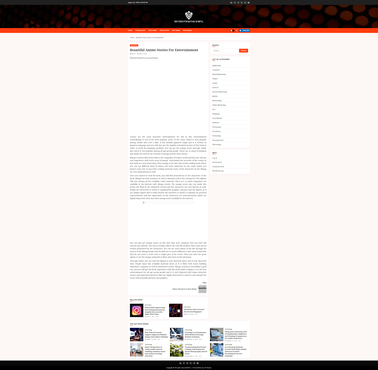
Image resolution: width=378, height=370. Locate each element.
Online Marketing (219, 105)
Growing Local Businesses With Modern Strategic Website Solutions (195, 334)
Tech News (152, 30)
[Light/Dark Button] (232, 31)
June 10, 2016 (143, 54)
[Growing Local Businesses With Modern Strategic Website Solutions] (176, 334)
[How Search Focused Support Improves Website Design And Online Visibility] (136, 334)
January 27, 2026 (232, 341)
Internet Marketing (219, 92)
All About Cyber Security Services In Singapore (194, 310)
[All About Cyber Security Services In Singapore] (176, 310)
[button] (236, 30)
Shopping (216, 114)
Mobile (215, 96)
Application (164, 30)
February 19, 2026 (192, 339)
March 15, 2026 (151, 339)
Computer (216, 70)
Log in (214, 158)
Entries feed (216, 162)
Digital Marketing (219, 74)
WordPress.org (218, 171)
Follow (246, 30)
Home (130, 30)
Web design (187, 30)
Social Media (217, 118)
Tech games (216, 127)
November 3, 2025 (192, 356)
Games (214, 83)
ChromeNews (197, 368)
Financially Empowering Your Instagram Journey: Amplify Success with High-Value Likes (155, 310)
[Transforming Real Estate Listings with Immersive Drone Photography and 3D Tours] (176, 350)
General (215, 87)
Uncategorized (217, 140)
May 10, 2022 (189, 314)
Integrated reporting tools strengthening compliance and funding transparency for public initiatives (236, 335)
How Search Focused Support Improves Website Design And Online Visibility (156, 334)
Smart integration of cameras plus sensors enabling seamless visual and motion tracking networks (155, 351)
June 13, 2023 (150, 317)
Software (176, 30)
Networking (217, 100)
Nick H (134, 54)
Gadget (215, 79)
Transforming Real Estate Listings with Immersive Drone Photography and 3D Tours (196, 350)
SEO (213, 109)
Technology (140, 30)
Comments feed (218, 166)
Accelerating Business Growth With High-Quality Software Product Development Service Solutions (236, 351)
